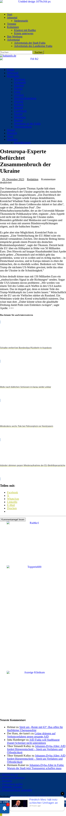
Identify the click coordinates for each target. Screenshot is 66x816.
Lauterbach (20, 110)
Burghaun (19, 79)
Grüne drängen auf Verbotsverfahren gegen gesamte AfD (31, 735)
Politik (10, 69)
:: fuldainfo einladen (11, 786)
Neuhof (18, 114)
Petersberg (20, 117)
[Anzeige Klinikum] (33, 672)
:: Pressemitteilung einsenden (16, 790)
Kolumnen (13, 27)
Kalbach (18, 104)
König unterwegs (23, 33)
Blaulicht (12, 133)
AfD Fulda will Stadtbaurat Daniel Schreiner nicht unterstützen (33, 741)
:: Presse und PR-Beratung (12, 777)
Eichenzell (20, 82)
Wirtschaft (12, 72)
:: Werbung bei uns (9, 774)
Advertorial (13, 39)
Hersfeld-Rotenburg (25, 98)
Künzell (18, 107)
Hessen (11, 129)
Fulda (17, 91)
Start (9, 14)
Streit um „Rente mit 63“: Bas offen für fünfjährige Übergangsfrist (35, 729)
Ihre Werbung (14, 36)
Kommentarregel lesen (12, 519)
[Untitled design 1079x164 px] (33, 1)
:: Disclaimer (6, 780)
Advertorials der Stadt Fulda (29, 42)
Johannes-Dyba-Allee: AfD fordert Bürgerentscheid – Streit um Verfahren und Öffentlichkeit (36, 749)
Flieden (18, 88)
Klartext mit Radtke (25, 30)
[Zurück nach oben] (1, 814)
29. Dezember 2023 (13, 179)
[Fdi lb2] (33, 58)
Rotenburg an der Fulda (27, 123)
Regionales (13, 76)
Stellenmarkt (21, 20)
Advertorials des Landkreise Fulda (33, 46)
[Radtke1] (33, 522)
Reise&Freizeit (22, 142)
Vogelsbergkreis (23, 126)
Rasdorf (18, 120)
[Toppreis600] (33, 566)
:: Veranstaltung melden (11, 784)
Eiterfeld (19, 85)
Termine (11, 23)
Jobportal (12, 17)
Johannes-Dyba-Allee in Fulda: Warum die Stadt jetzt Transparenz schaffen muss (35, 767)
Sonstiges (12, 139)
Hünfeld (18, 101)
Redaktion (32, 179)
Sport (10, 136)
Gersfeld (19, 95)
